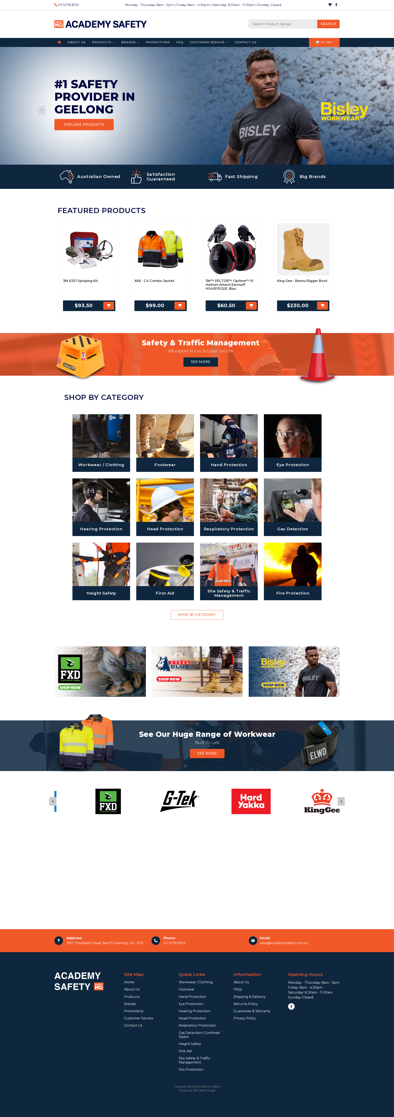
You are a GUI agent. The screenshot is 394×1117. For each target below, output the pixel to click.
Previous (52, 801)
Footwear (187, 989)
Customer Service (138, 1018)
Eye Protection (191, 1004)
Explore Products (84, 125)
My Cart (327, 42)
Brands (130, 1004)
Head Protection (192, 1018)
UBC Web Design (204, 1090)
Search (328, 24)
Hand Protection (192, 997)
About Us (132, 989)
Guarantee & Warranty (252, 1011)
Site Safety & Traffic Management (194, 1060)
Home (129, 982)
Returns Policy (246, 1004)
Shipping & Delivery (250, 997)
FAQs (238, 989)
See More (200, 362)
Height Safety (190, 1044)
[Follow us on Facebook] (336, 5)
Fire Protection (191, 1069)
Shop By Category (197, 615)
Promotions (133, 1011)
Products (132, 997)
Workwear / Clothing (196, 982)
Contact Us (133, 1025)
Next (341, 801)
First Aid (185, 1051)
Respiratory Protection (197, 1025)
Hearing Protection (194, 1011)
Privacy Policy (245, 1018)
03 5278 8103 (68, 5)
